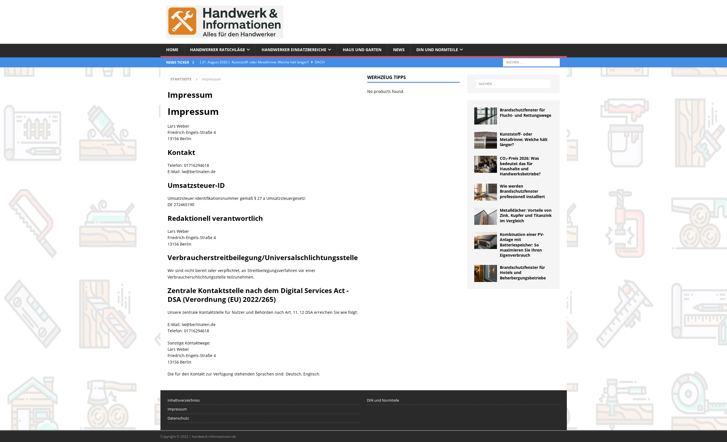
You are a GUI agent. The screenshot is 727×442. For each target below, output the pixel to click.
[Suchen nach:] (531, 62)
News (399, 49)
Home (172, 49)
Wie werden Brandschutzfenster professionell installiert (522, 191)
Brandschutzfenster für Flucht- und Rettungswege (525, 112)
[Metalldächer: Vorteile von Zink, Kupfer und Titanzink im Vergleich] (485, 216)
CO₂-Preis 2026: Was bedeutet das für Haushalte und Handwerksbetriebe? (520, 166)
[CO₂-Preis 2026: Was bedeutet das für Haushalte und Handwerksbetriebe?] (485, 164)
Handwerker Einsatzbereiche (294, 49)
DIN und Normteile (437, 49)
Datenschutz (178, 418)
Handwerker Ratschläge (217, 49)
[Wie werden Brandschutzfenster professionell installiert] (485, 192)
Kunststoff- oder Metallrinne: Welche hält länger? (524, 139)
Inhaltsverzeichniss (184, 400)
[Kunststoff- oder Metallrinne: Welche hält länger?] (485, 140)
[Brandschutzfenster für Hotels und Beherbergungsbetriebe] (485, 273)
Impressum (177, 409)
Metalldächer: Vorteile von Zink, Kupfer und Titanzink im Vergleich (526, 215)
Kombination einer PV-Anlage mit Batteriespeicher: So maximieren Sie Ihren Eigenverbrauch (522, 245)
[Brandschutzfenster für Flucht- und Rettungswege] (485, 115)
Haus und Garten (362, 49)
